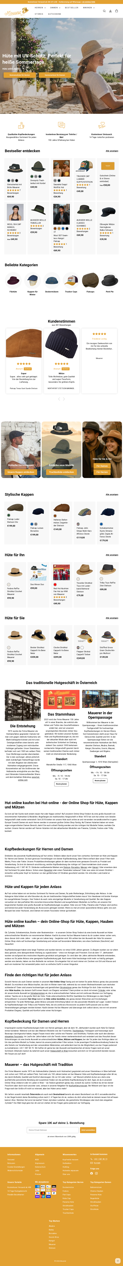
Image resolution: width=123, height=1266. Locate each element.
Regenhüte (94, 1198)
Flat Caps (67, 1195)
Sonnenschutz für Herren (20, 75)
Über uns (66, 1174)
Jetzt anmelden (88, 1130)
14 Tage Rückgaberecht (17, 1191)
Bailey (51, 1230)
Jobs (37, 1170)
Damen (54, 8)
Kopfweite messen (70, 1160)
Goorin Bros (54, 1237)
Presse (38, 1174)
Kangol (52, 1241)
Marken (88, 8)
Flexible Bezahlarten (15, 1195)
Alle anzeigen (112, 151)
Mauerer (52, 1244)
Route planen (61, 784)
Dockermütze (68, 1187)
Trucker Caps (68, 1209)
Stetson (52, 1248)
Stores (39, 14)
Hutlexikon (67, 1163)
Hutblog (66, 1167)
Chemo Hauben (96, 1191)
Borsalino (53, 1233)
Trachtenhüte (78, 1031)
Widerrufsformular (15, 1170)
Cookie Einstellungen (16, 1167)
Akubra (52, 1226)
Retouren (11, 1163)
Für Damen (102, 466)
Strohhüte (94, 1209)
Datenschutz (40, 1167)
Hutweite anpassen (71, 1170)
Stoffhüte (94, 1206)
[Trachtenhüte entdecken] (61, 450)
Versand (10, 1160)
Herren (39, 8)
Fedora (65, 1191)
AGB (37, 1160)
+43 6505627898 (88, 2)
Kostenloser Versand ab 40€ (19, 1187)
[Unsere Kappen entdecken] (21, 450)
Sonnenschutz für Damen (55, 75)
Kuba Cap (67, 1198)
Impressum (40, 1163)
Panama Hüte (68, 1202)
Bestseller (71, 8)
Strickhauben (68, 1206)
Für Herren (102, 472)
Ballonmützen (96, 1187)
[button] (13, 190)
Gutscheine (54, 14)
